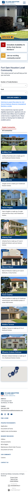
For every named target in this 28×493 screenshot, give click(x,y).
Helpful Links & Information (9, 431)
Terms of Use (14, 479)
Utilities (3, 439)
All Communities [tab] (7, 130)
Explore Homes (13, 97)
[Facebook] (2, 414)
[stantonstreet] (14, 490)
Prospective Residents (8, 423)
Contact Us (4, 462)
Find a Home (4, 418)
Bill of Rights (4, 444)
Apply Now (6, 37)
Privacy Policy (14, 477)
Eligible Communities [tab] (8, 127)
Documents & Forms (7, 428)
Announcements (6, 442)
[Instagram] (5, 414)
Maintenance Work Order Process (11, 447)
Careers (3, 457)
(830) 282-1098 (5, 408)
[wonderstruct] (14, 485)
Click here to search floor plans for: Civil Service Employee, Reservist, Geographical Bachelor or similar (13, 104)
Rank (2, 89)
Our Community (6, 454)
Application (4, 426)
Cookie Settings (14, 481)
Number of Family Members (9, 82)
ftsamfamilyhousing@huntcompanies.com (12, 410)
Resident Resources (7, 436)
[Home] (10, 3)
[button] (13, 374)
